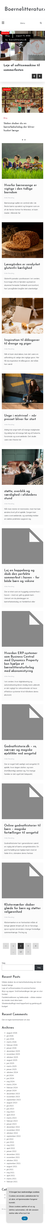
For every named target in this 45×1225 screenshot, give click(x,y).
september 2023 (14, 1100)
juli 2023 (10, 1106)
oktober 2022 (12, 1133)
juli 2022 (10, 1139)
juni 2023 (10, 1109)
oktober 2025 (12, 1057)
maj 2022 (10, 1145)
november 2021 (13, 1157)
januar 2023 (11, 1124)
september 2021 (14, 1163)
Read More (15, 76)
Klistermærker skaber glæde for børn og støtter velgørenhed (22, 908)
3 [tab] (25, 139)
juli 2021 (10, 1169)
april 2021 (11, 1175)
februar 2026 (12, 1045)
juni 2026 (10, 1039)
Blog (7, 36)
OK (25, 1218)
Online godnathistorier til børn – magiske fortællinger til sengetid (22, 829)
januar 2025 (11, 1069)
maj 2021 (10, 1172)
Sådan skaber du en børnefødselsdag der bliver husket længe (19, 127)
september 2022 (14, 1136)
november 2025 (13, 1054)
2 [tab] (22, 139)
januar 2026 (11, 1048)
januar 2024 (11, 1090)
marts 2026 (11, 1042)
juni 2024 (10, 1078)
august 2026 (12, 1033)
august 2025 (12, 1060)
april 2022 (11, 1148)
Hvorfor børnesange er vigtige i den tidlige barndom (20, 189)
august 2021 (12, 1166)
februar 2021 (12, 1181)
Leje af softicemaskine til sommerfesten (19, 988)
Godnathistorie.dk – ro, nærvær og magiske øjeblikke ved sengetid (20, 750)
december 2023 (13, 1093)
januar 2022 (11, 1151)
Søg (3, 963)
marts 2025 (11, 1066)
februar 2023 (12, 1121)
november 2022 (13, 1130)
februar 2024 (12, 1087)
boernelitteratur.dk (18, 40)
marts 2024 (11, 1084)
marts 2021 (11, 1178)
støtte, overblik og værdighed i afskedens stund (20, 495)
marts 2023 (11, 1118)
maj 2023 (10, 1112)
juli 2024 (10, 1075)
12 (21, 952)
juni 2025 (10, 1063)
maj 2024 (10, 1081)
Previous (34, 76)
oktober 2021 (12, 1160)
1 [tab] (20, 139)
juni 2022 (10, 1142)
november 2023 (13, 1096)
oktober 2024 (12, 1072)
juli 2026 (10, 1036)
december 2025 (13, 1051)
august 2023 (12, 1103)
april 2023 (11, 1115)
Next (39, 76)
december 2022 (13, 1127)
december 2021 (13, 1154)
